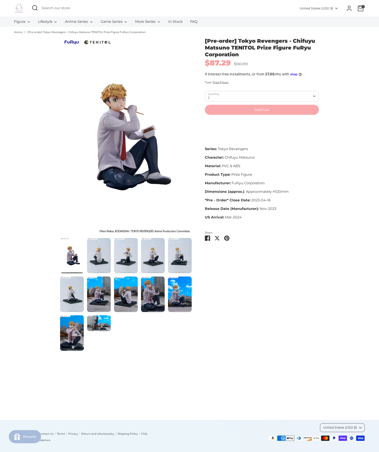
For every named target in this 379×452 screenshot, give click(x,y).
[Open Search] (34, 8)
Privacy (73, 433)
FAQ (193, 21)
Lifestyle (45, 21)
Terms (61, 433)
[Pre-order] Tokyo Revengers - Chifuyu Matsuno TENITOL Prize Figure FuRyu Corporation (87, 32)
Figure (20, 21)
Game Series (112, 21)
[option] (126, 137)
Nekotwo (44, 440)
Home (18, 32)
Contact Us (46, 433)
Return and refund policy (97, 433)
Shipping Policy (128, 433)
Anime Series (77, 21)
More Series (145, 21)
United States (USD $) (316, 8)
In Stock (175, 21)
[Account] (349, 8)
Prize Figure (220, 82)
